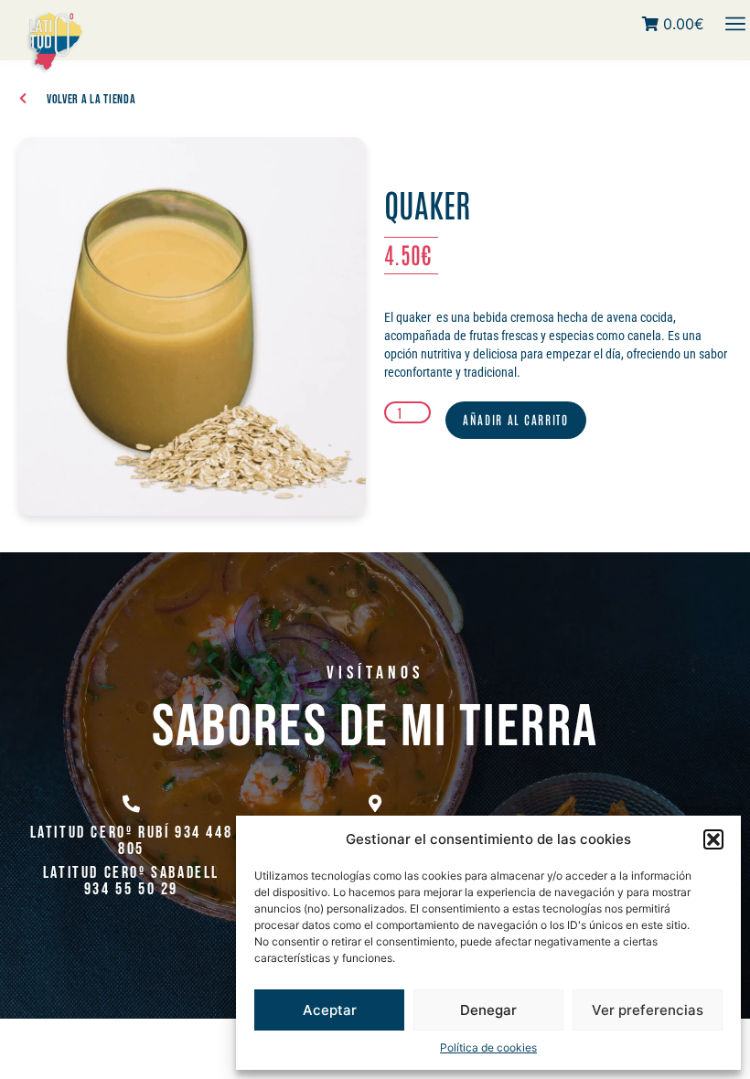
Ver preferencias (647, 1010)
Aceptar (330, 1010)
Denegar (488, 1010)
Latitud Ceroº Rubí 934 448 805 (131, 841)
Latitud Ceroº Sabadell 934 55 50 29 (131, 881)
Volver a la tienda (91, 99)
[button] (713, 839)
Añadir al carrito (516, 419)
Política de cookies (488, 1047)
